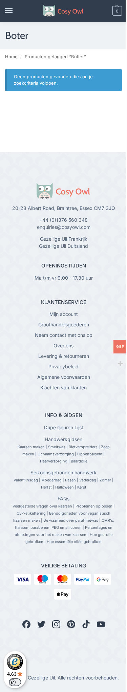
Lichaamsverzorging (56, 454)
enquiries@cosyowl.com (63, 227)
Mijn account (63, 314)
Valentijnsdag (26, 480)
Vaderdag (87, 480)
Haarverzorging (53, 461)
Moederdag (51, 480)
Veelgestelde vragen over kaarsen (42, 506)
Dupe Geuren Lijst (63, 427)
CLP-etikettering (31, 513)
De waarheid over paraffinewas (70, 520)
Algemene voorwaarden (63, 377)
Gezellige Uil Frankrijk (63, 239)
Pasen (70, 480)
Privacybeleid (63, 366)
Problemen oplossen (94, 506)
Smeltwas (56, 447)
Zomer (105, 480)
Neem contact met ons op (63, 335)
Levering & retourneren (63, 356)
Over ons (63, 345)
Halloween (64, 487)
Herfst (46, 487)
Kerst (81, 487)
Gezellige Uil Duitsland (63, 246)
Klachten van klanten (63, 387)
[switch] (15, 682)
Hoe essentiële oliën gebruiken (74, 541)
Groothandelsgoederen (63, 324)
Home (11, 56)
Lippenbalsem (89, 454)
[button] (105, 11)
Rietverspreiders (83, 447)
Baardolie (79, 461)
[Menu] (15, 11)
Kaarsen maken (31, 447)
